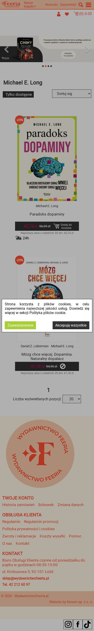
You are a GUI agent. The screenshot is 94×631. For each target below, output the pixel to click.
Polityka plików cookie (47, 313)
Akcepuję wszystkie (70, 325)
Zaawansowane (20, 325)
